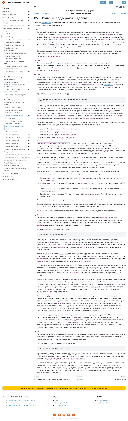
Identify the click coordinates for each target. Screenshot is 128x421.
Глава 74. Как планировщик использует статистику (13, 164)
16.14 (103, 2)
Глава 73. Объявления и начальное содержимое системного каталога (15, 159)
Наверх (46, 13)
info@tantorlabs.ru (103, 403)
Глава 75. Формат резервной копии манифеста (15, 169)
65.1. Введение (10, 118)
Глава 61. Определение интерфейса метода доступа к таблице (15, 96)
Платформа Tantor (61, 403)
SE (111, 2)
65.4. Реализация (11, 132)
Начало (113, 13)
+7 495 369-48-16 (103, 400)
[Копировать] (123, 98)
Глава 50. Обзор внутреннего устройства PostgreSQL (13, 41)
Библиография (7, 176)
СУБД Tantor (59, 400)
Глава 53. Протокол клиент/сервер (15, 53)
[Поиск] (125, 7)
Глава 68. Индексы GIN (11, 141)
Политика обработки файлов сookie (19, 403)
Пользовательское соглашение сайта (20, 405)
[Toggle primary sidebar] (35, 7)
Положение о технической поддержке (20, 400)
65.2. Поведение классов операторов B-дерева (13, 122)
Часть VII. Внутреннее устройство (13, 37)
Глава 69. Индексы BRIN (12, 143)
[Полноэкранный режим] (117, 7)
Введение (5, 11)
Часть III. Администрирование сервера (12, 22)
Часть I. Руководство (9, 14)
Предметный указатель (10, 179)
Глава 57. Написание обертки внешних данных (13, 73)
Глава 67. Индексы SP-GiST (13, 138)
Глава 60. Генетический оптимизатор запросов (12, 91)
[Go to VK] (64, 415)
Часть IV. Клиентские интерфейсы (13, 26)
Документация (60, 405)
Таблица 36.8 (46, 23)
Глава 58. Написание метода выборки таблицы (13, 78)
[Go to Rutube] (73, 415)
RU (124, 2)
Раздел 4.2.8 (108, 85)
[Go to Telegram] (54, 415)
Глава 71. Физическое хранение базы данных (14, 151)
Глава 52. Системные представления (11, 49)
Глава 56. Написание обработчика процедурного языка (15, 68)
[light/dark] (121, 7)
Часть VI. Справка (8, 34)
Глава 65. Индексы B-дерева (13, 115)
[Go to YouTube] (59, 415)
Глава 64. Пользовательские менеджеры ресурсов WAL (13, 111)
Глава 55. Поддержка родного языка (14, 62)
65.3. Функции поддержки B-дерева (15, 128)
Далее (123, 13)
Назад (36, 13)
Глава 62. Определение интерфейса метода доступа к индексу (14, 102)
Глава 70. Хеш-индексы (11, 146)
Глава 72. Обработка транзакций (15, 155)
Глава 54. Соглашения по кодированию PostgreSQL (12, 57)
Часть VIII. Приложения (10, 173)
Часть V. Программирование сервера (12, 30)
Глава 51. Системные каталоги (14, 45)
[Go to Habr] (68, 415)
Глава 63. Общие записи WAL (13, 107)
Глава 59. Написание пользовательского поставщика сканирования (14, 84)
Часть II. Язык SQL (8, 17)
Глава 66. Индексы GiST (12, 135)
